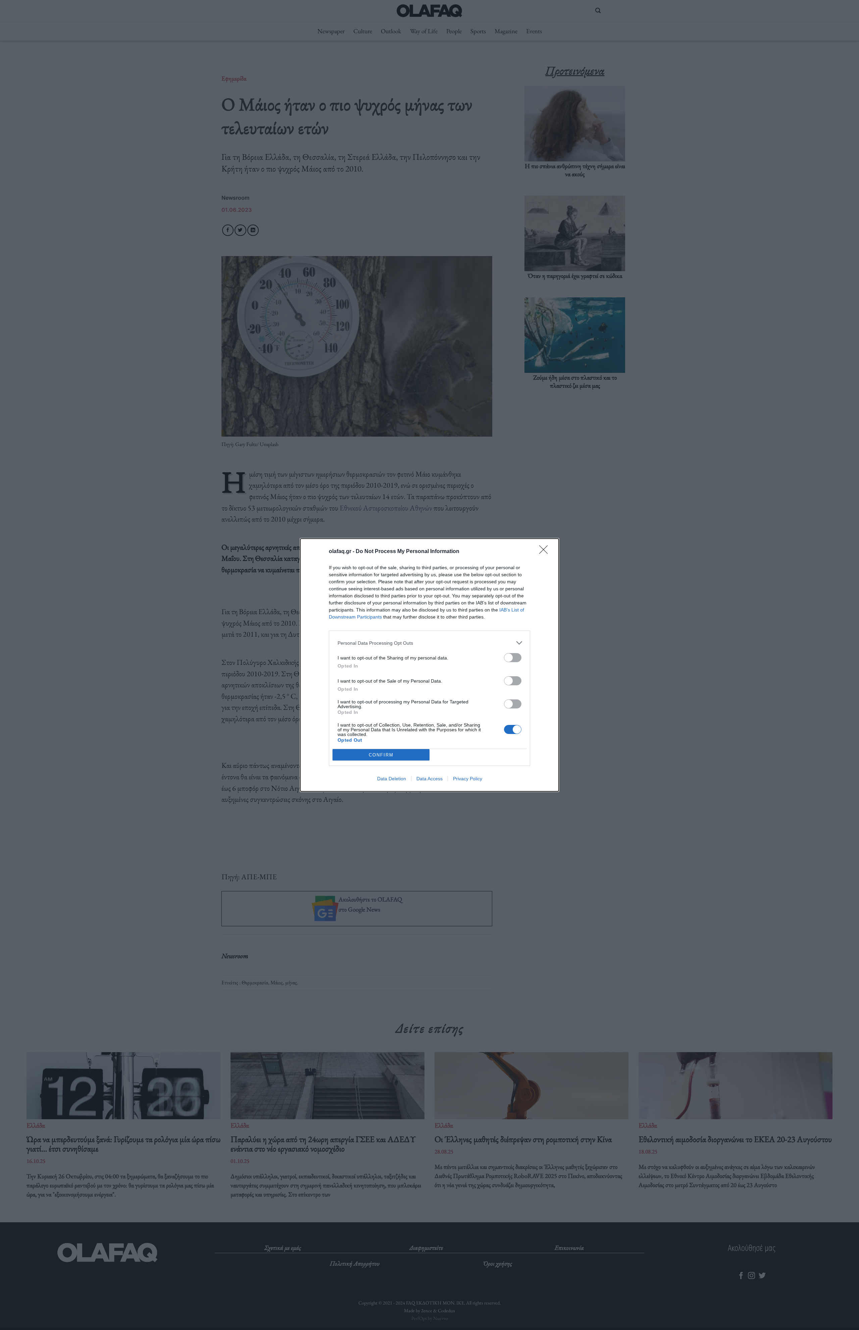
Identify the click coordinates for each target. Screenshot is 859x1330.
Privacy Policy (467, 778)
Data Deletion (391, 778)
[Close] (545, 551)
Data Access (429, 778)
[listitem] (429, 642)
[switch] (512, 657)
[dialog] (429, 665)
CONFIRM (381, 754)
